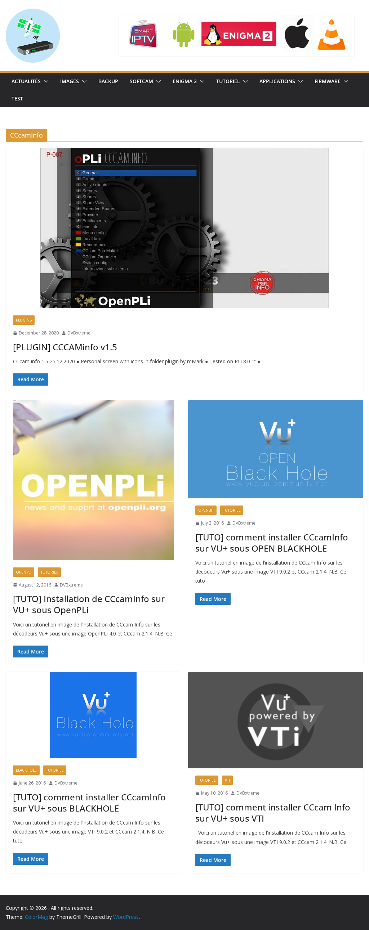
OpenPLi (23, 572)
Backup (108, 81)
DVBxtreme (78, 333)
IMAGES (69, 81)
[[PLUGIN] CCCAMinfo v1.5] (184, 228)
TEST (17, 98)
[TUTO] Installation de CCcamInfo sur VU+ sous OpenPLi (89, 604)
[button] (45, 81)
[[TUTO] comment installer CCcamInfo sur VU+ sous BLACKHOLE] (93, 715)
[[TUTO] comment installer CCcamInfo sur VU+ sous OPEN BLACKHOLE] (275, 449)
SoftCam (141, 81)
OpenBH (206, 510)
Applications (277, 81)
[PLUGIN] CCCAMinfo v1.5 (65, 347)
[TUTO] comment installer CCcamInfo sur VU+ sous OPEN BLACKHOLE (271, 542)
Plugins (24, 320)
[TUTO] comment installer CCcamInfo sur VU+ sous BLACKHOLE (89, 802)
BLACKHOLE (26, 770)
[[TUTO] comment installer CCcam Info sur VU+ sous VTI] (275, 720)
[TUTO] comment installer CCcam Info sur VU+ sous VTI (272, 812)
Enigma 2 (185, 81)
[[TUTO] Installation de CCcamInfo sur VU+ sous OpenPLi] (93, 480)
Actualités (26, 81)
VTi (227, 780)
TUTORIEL (228, 81)
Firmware (328, 81)
